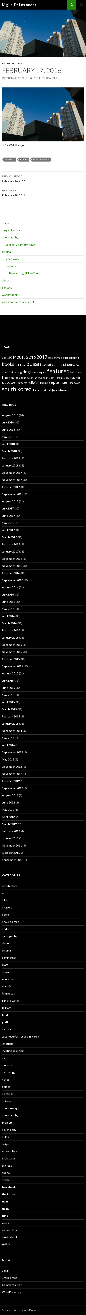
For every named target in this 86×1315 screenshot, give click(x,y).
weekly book (10, 294)
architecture (12, 63)
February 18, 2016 (13, 193)
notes (5, 1079)
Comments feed (12, 1285)
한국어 (6, 1244)
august (67, 357)
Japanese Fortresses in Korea (20, 1036)
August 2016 (10, 587)
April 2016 (8, 616)
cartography (9, 936)
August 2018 (10, 415)
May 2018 (8, 436)
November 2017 (12, 479)
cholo (5, 943)
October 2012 (11, 781)
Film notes (8, 993)
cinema (6, 251)
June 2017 (8, 515)
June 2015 (8, 687)
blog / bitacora (11, 230)
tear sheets (9, 1187)
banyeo (10, 159)
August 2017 (10, 501)
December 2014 (12, 730)
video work (12, 259)
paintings (8, 1094)
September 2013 (12, 752)
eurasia (6, 986)
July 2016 (8, 594)
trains (45, 390)
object (6, 1086)
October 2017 (11, 487)
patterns (22, 382)
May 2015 (8, 695)
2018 (50, 358)
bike (4, 900)
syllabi (6, 1180)
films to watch (11, 1000)
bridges (6, 929)
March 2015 (9, 709)
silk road (7, 1165)
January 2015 (10, 723)
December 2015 (12, 644)
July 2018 (8, 422)
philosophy (9, 1101)
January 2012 (10, 838)
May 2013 (8, 759)
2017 (42, 357)
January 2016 (10, 637)
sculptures (8, 1158)
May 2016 (8, 608)
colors (13, 372)
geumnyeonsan (29, 377)
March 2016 (9, 623)
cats (49, 365)
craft (5, 964)
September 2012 (12, 788)
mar (4, 1058)
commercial (9, 957)
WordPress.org (11, 1292)
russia (44, 382)
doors (35, 372)
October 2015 (11, 659)
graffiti (6, 1022)
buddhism (20, 365)
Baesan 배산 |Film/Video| (24, 273)
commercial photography (21, 244)
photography (10, 237)
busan (24, 159)
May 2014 (8, 738)
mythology (8, 1072)
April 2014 (8, 745)
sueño (6, 1172)
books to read (10, 921)
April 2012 (8, 816)
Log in (5, 1270)
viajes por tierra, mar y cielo (18, 302)
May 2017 (8, 522)
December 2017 (12, 472)
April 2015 (8, 702)
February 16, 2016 (13, 179)
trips (5, 1215)
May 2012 (8, 809)
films (11, 377)
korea (58, 377)
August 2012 (10, 795)
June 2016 (8, 601)
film (5, 377)
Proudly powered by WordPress (19, 1310)
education (8, 979)
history (6, 1029)
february (76, 372)
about (5, 280)
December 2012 (12, 766)
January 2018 (10, 465)
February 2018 (11, 458)
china (58, 364)
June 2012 (8, 802)
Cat (44, 364)
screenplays (9, 1151)
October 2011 (11, 852)
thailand (36, 390)
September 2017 (12, 494)
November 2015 (12, 652)
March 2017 (9, 537)
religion (34, 382)
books (8, 364)
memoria (7, 1065)
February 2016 (11, 630)
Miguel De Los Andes (19, 5)
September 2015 (12, 666)
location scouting (13, 1050)
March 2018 (9, 451)
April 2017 (8, 530)
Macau (65, 377)
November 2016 (12, 565)
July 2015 (8, 680)
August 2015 (10, 673)
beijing (75, 357)
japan (51, 377)
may (72, 377)
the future (8, 1194)
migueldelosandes (45, 77)
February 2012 (11, 831)
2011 (5, 358)
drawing (7, 972)
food (17, 377)
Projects (11, 266)
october (9, 382)
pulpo (5, 1137)
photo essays (10, 1108)
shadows (75, 382)
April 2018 (8, 444)
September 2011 (12, 859)
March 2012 (9, 824)
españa (43, 372)
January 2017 (10, 551)
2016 (31, 357)
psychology (9, 1129)
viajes (52, 390)
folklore (6, 1007)
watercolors (9, 1230)
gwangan (43, 377)
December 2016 (12, 558)
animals (58, 357)
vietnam (61, 390)
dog (19, 372)
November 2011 (12, 845)
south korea (41, 159)
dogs (27, 371)
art (4, 893)
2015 (21, 357)
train (5, 1201)
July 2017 (8, 508)
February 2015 (11, 716)
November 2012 (12, 773)
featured (58, 370)
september (59, 382)
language (7, 1043)
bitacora (7, 907)
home (5, 223)
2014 (12, 357)
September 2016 (12, 580)
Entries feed (9, 1277)
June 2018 (8, 429)
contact (7, 287)
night (78, 377)
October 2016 (11, 573)
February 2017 (11, 544)
